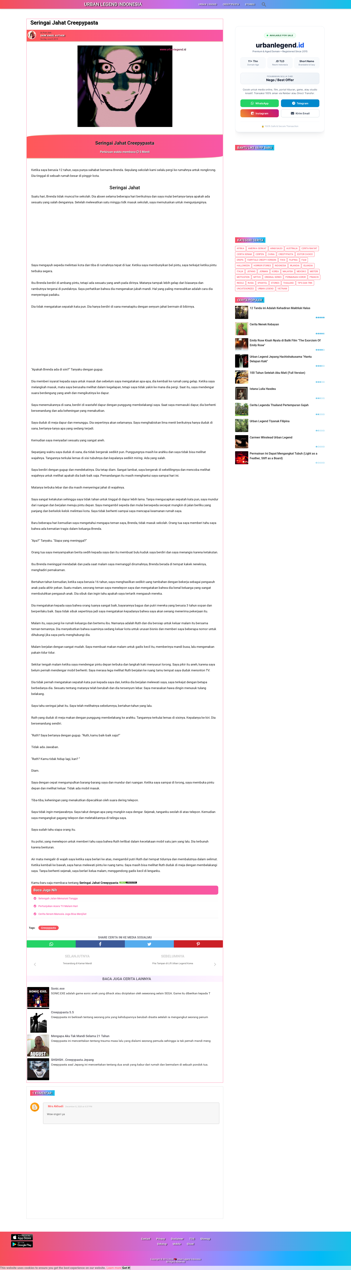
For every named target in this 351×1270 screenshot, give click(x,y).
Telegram (302, 103)
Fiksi (282, 260)
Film (303, 260)
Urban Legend (266, 288)
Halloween (243, 265)
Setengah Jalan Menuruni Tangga (58, 898)
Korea (275, 271)
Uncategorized (245, 288)
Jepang (251, 271)
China (271, 254)
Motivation (243, 277)
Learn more (114, 1268)
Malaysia (288, 271)
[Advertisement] (124, 236)
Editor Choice (305, 254)
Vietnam (282, 288)
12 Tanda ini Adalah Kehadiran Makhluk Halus (280, 308)
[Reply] (213, 1105)
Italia (240, 271)
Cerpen (260, 254)
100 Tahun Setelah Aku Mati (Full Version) (277, 372)
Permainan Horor (295, 277)
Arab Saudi (276, 248)
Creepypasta (48, 927)
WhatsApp (262, 103)
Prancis (314, 277)
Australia (292, 248)
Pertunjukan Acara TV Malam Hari (58, 906)
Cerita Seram (244, 254)
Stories (275, 283)
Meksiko (301, 271)
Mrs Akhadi (55, 1106)
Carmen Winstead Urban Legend (271, 437)
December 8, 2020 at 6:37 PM (78, 1106)
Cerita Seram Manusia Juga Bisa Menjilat (62, 913)
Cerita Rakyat (309, 248)
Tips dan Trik (305, 283)
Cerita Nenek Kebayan (264, 324)
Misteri (314, 271)
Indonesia (280, 265)
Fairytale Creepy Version (261, 260)
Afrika (240, 248)
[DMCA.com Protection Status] (128, 883)
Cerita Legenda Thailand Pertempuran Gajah (279, 405)
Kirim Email (303, 113)
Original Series (273, 277)
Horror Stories (262, 265)
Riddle (240, 283)
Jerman (263, 271)
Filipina (293, 260)
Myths (257, 277)
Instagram (262, 113)
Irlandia (294, 265)
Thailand (288, 283)
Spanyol (262, 283)
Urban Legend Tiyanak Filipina (270, 421)
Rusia (251, 283)
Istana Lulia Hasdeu (263, 389)
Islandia (308, 265)
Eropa (240, 260)
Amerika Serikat (257, 248)
